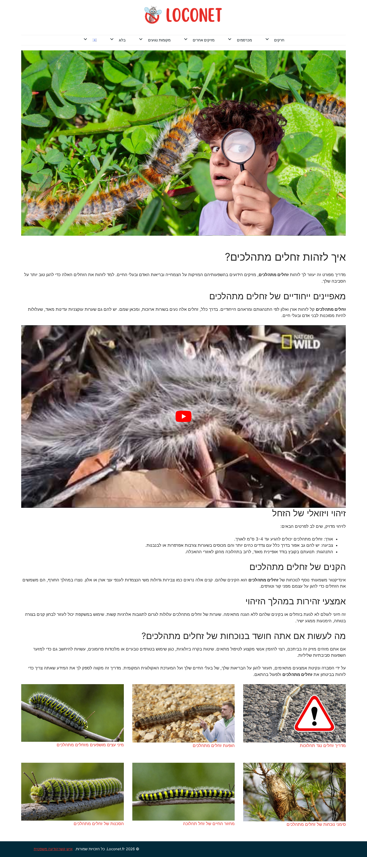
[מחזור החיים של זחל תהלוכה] (183, 792)
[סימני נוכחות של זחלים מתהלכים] (294, 792)
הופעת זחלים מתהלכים (214, 745)
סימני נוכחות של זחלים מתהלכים (316, 824)
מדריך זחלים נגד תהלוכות (323, 745)
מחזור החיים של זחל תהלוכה (209, 823)
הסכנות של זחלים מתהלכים (99, 823)
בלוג (122, 40)
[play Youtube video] (183, 416)
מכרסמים (244, 40)
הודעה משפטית (46, 849)
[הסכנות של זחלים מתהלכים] (72, 792)
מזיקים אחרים (203, 40)
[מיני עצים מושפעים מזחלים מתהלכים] (72, 713)
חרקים (279, 40)
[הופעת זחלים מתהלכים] (183, 713)
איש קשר (65, 849)
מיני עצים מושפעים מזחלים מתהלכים (90, 744)
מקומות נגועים (159, 40)
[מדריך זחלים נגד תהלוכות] (294, 713)
